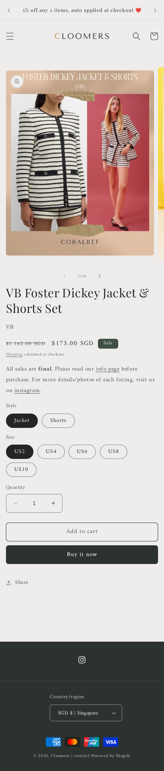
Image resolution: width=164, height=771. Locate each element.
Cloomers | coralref (70, 756)
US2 (19, 452)
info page (107, 369)
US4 (51, 452)
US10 (21, 469)
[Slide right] (99, 276)
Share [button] (22, 583)
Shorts (58, 421)
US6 (82, 452)
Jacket (21, 421)
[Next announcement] (155, 10)
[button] (10, 36)
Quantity (15, 488)
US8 (113, 452)
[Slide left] (64, 276)
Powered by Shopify (111, 756)
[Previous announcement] (9, 10)
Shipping (14, 354)
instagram (27, 390)
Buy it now (82, 554)
